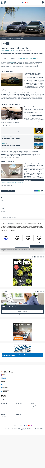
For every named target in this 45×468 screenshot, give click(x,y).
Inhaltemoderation (40, 428)
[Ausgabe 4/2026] (22, 272)
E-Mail (2, 206)
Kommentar (3, 211)
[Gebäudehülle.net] (22, 372)
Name (2, 200)
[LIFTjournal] (22, 384)
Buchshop (23, 429)
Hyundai (12, 62)
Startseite (4, 428)
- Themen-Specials (13, 50)
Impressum (9, 428)
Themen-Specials (19, 414)
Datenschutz (24, 428)
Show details (39, 242)
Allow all (36, 246)
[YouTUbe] (25, 2)
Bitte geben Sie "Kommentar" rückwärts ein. (8, 217)
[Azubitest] (22, 381)
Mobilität (32, 403)
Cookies (34, 428)
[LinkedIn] (23, 2)
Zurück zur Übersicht (8, 190)
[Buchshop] (22, 388)
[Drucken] (41, 191)
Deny (22, 246)
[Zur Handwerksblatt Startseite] (4, 2)
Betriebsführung (4, 403)
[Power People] (22, 375)
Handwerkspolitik (19, 403)
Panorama (3, 414)
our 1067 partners (8, 223)
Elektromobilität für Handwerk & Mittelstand (28, 58)
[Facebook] (22, 2)
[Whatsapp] (39, 191)
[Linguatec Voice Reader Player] (7, 43)
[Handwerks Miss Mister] (22, 378)
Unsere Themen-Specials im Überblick (22, 314)
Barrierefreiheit (29, 428)
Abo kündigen (14, 428)
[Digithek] (22, 395)
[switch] (17, 239)
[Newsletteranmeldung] (22, 332)
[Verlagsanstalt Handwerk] (22, 391)
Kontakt (19, 428)
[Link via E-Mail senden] (43, 191)
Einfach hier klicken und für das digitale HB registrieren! (12, 182)
